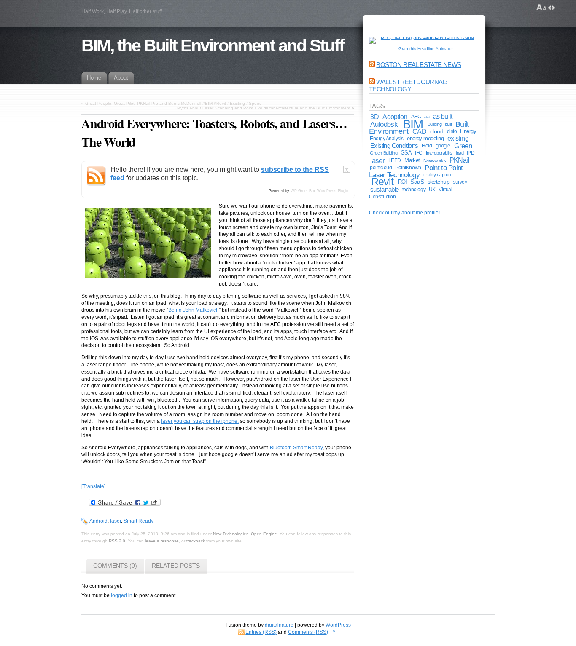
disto (452, 131)
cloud (436, 131)
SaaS (417, 182)
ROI (402, 182)
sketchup (439, 182)
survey (460, 181)
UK (432, 189)
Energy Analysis (387, 138)
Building (435, 124)
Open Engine (264, 533)
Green (463, 145)
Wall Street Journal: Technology (408, 85)
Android (98, 521)
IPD (471, 153)
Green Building (383, 152)
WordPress (338, 625)
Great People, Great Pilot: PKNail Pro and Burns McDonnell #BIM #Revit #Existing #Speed (173, 103)
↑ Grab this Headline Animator (424, 48)
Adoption (394, 116)
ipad (459, 152)
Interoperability (439, 152)
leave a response (162, 541)
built (448, 124)
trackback (195, 541)
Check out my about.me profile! (404, 213)
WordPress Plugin (332, 191)
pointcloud (381, 168)
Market (412, 160)
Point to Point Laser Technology (416, 171)
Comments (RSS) (308, 632)
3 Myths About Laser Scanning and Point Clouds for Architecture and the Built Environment (261, 108)
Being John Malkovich (193, 310)
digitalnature (279, 625)
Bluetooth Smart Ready (296, 448)
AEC (416, 116)
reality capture (438, 175)
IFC (419, 153)
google (443, 145)
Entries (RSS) (261, 632)
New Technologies (230, 533)
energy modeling (425, 138)
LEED (394, 160)
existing (457, 138)
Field (427, 146)
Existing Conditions (394, 145)
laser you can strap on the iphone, (200, 421)
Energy (468, 131)
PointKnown (408, 167)
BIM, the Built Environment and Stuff (212, 45)
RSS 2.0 (117, 541)
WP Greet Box (303, 191)
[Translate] (93, 486)
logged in (121, 595)
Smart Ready (138, 521)
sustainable (384, 189)
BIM (413, 124)
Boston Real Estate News (418, 64)
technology (413, 189)
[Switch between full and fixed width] (551, 7)
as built (442, 116)
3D (374, 116)
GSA (406, 152)
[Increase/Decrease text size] (541, 7)
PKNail (459, 160)
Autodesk (383, 124)
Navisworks (434, 160)
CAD (419, 131)
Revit (382, 181)
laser (115, 521)
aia (427, 116)
